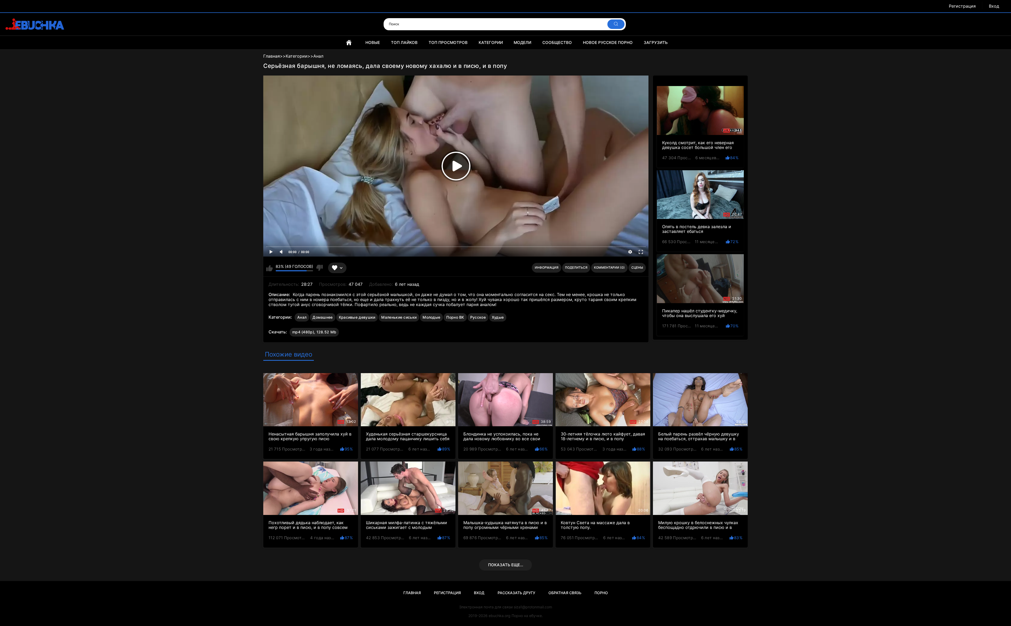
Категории (491, 42)
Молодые (431, 317)
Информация (546, 267)
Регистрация (962, 6)
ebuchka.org (500, 615)
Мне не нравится (319, 267)
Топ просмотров (448, 42)
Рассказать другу (516, 592)
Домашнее (323, 317)
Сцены (637, 267)
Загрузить (656, 42)
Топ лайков (404, 42)
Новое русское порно (608, 42)
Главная (348, 42)
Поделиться (576, 267)
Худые (498, 317)
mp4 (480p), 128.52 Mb (314, 332)
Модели (522, 42)
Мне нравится (269, 267)
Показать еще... (505, 564)
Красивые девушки (357, 317)
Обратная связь (564, 592)
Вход (994, 6)
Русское (478, 317)
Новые (372, 42)
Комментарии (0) (609, 267)
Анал (301, 317)
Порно (601, 592)
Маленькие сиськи (399, 317)
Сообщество (557, 42)
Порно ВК (455, 317)
